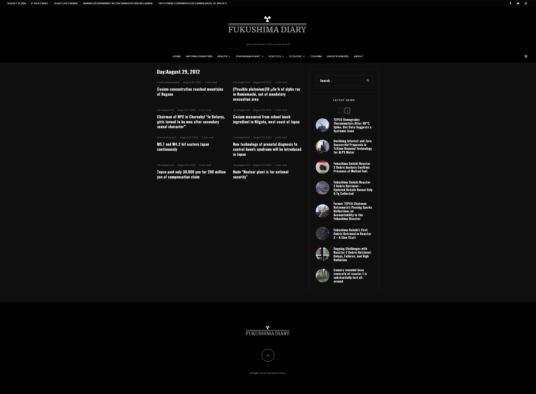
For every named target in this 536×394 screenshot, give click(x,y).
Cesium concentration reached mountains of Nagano (190, 92)
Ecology (295, 56)
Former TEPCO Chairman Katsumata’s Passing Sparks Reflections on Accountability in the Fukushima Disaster (353, 211)
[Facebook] (510, 3)
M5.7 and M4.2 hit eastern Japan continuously (183, 147)
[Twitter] (518, 3)
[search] (368, 81)
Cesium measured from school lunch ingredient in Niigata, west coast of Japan (266, 119)
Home (177, 56)
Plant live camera (66, 3)
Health (222, 56)
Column (316, 56)
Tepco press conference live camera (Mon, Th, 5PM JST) (192, 3)
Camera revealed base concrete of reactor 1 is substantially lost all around (350, 275)
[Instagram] (526, 3)
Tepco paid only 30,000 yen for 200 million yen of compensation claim (191, 174)
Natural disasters (199, 56)
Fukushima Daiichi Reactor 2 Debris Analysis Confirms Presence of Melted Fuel (352, 167)
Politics (275, 56)
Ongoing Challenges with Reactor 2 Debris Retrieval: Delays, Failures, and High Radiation (352, 254)
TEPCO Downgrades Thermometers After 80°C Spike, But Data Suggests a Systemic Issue (352, 125)
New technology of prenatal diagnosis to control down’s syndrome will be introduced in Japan (267, 149)
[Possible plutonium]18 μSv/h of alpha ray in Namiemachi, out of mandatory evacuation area (266, 94)
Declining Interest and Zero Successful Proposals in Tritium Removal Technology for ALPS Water (353, 146)
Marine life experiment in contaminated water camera (118, 3)
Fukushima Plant (248, 56)
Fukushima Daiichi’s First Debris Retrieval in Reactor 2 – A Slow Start (352, 233)
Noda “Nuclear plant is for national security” (261, 174)
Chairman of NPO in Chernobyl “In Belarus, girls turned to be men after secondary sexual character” (191, 121)
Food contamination (168, 82)
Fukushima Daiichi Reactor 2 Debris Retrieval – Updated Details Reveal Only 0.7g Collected (353, 187)
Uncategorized (338, 56)
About (358, 56)
